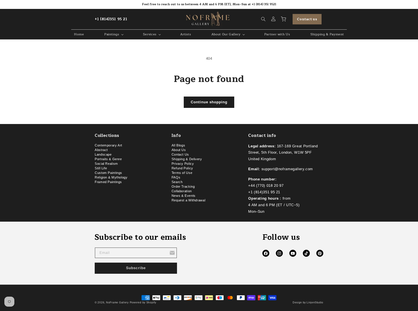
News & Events (184, 195)
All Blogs (178, 146)
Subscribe (135, 268)
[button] (263, 19)
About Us (179, 150)
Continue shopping (209, 102)
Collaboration (182, 191)
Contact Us (180, 154)
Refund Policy (182, 168)
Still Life (101, 168)
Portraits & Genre (108, 159)
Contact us (307, 19)
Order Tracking (183, 186)
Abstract (101, 150)
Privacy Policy (183, 163)
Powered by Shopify (143, 302)
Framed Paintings (108, 182)
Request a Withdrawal (189, 200)
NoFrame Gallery (117, 302)
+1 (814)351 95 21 (111, 19)
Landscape (103, 154)
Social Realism (106, 163)
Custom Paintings (108, 173)
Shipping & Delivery (187, 159)
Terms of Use (182, 173)
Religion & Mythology (111, 177)
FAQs (176, 177)
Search (177, 182)
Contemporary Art (108, 146)
